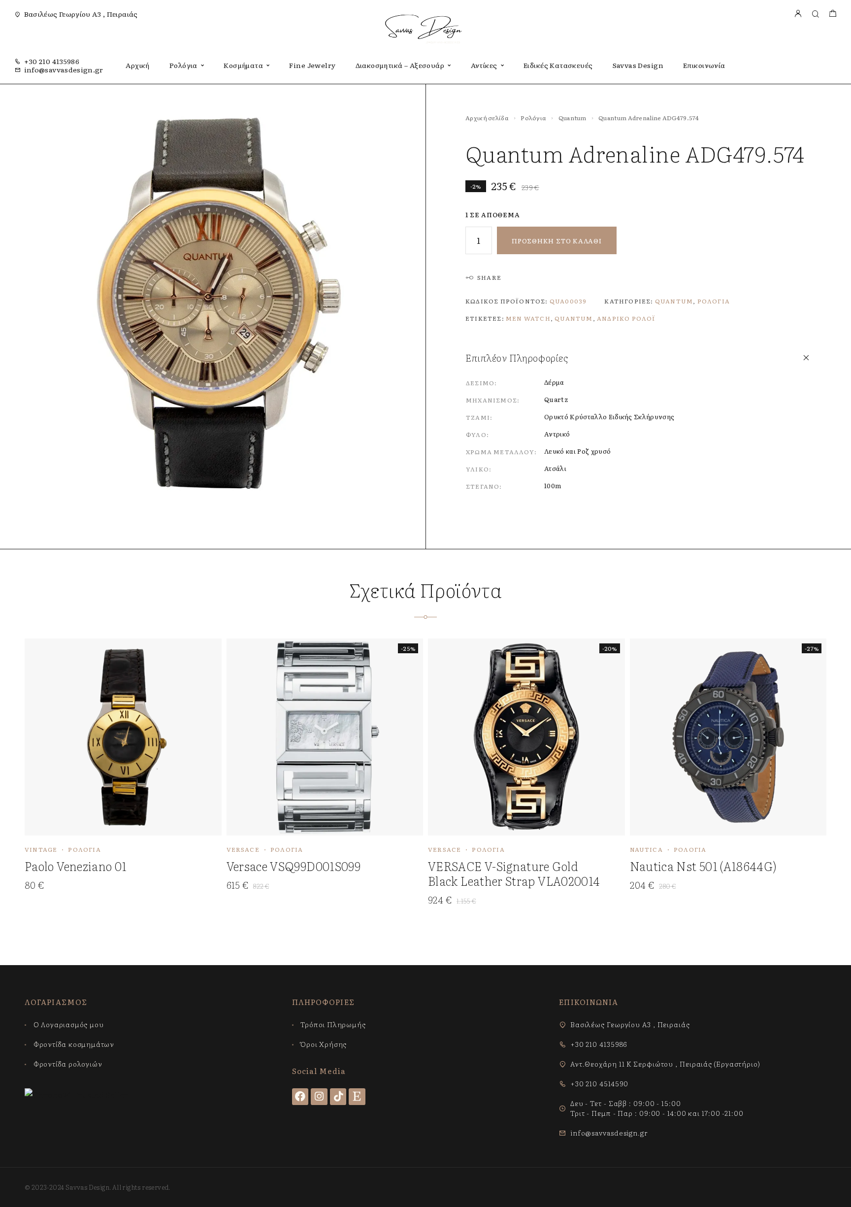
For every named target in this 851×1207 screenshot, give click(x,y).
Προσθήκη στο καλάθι (557, 240)
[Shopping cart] (832, 14)
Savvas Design (638, 65)
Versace (243, 849)
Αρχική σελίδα (487, 117)
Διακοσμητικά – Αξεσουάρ (400, 65)
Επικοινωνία (704, 65)
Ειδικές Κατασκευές (558, 65)
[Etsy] (357, 1096)
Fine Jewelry (312, 65)
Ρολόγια (183, 65)
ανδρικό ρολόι (626, 318)
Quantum (572, 117)
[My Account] (797, 14)
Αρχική (138, 65)
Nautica (646, 849)
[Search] (815, 14)
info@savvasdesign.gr (63, 69)
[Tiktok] (338, 1096)
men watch (528, 318)
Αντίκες (484, 65)
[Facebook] (300, 1096)
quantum (573, 318)
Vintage (41, 849)
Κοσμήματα (243, 65)
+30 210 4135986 (51, 61)
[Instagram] (319, 1096)
